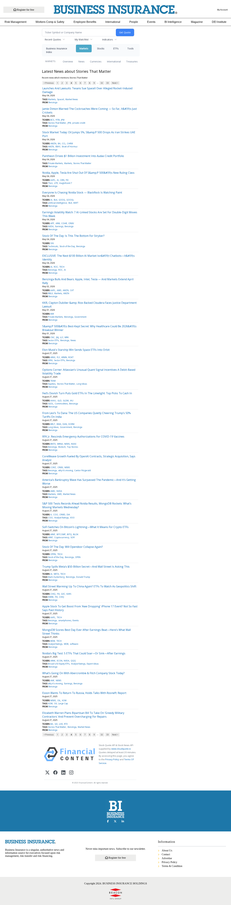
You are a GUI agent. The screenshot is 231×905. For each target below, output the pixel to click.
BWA (59, 424)
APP (52, 223)
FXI (58, 593)
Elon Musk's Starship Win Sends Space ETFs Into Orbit (76, 350)
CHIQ (52, 593)
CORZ (53, 467)
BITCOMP (61, 534)
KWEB (50, 596)
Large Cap (63, 703)
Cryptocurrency (61, 537)
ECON (59, 660)
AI (58, 180)
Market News (71, 99)
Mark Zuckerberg (56, 577)
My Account (222, 10)
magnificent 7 (65, 183)
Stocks (100, 48)
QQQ (73, 660)
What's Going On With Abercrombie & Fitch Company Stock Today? (83, 673)
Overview (68, 61)
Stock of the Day (67, 246)
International (112, 21)
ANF (52, 680)
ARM (58, 223)
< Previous (49, 83)
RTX (66, 724)
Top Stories (72, 446)
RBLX (50, 293)
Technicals (53, 246)
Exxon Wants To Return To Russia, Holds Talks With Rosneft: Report (84, 693)
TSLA (50, 183)
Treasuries (132, 61)
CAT (72, 290)
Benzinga (53, 102)
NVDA (51, 226)
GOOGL (70, 199)
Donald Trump (83, 577)
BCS (52, 119)
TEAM (53, 380)
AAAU (53, 400)
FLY (58, 357)
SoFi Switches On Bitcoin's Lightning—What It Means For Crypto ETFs (85, 527)
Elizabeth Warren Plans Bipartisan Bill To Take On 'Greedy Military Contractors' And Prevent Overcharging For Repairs (83, 714)
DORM (71, 424)
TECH (61, 266)
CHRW (70, 143)
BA (59, 143)
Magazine (197, 21)
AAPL (52, 180)
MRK (67, 337)
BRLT (52, 424)
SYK (52, 243)
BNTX (53, 443)
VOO (72, 517)
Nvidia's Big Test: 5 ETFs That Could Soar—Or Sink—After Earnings (83, 653)
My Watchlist (82, 39)
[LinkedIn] (63, 773)
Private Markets (55, 163)
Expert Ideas (93, 663)
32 (102, 83)
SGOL (50, 403)
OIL (59, 700)
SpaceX (60, 99)
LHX (61, 724)
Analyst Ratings (61, 517)
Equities (51, 383)
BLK (55, 199)
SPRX (50, 360)
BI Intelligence (173, 21)
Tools (130, 48)
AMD (59, 290)
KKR (52, 313)
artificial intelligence (57, 202)
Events (151, 21)
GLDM (66, 400)
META (56, 573)
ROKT (71, 357)
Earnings (59, 226)
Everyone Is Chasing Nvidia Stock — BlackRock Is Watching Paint (82, 192)
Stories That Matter (57, 122)
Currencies (95, 61)
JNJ (57, 337)
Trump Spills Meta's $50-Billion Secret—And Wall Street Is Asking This (86, 566)
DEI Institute (219, 21)
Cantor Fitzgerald (82, 470)
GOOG (62, 199)
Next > (115, 83)
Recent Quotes (53, 39)
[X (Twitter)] (47, 773)
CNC (52, 337)
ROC (56, 266)
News (81, 61)
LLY (61, 337)
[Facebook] (55, 773)
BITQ (69, 534)
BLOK (75, 534)
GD (56, 724)
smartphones (64, 620)
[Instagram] (71, 773)
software (74, 644)
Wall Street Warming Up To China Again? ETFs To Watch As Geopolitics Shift (89, 586)
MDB (52, 640)
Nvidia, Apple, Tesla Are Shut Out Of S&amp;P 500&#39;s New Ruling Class (88, 173)
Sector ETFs (53, 340)
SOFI (73, 537)
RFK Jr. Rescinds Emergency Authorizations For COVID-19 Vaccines (83, 436)
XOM (64, 700)
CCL (64, 143)
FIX (67, 180)
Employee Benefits (85, 21)
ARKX (52, 357)
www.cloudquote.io (121, 748)
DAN (65, 424)
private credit (78, 122)
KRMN (64, 357)
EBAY (57, 146)
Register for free (25, 9)
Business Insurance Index (56, 50)
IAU (71, 400)
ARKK (52, 660)
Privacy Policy (112, 759)
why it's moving (65, 470)
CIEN (62, 180)
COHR (64, 223)
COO (55, 514)
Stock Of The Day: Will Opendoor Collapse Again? (72, 547)
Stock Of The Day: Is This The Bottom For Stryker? (73, 236)
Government (80, 316)
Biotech (62, 446)
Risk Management (15, 21)
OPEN (53, 554)
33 (107, 83)
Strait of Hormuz (69, 146)
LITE (56, 183)
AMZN (53, 143)
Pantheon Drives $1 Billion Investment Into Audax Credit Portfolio (83, 156)
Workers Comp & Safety (50, 21)
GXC (63, 593)
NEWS (67, 443)
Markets (83, 48)
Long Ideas (81, 383)
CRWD (62, 514)
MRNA (60, 443)
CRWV (71, 223)
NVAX (73, 443)
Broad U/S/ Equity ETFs (59, 663)
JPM (62, 119)
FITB (58, 119)
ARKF (52, 534)
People (133, 21)
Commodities (61, 403)
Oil (55, 703)
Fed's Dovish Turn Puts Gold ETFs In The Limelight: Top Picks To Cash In (87, 393)
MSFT (75, 202)
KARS (68, 593)
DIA (68, 514)
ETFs (116, 48)
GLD (59, 400)
